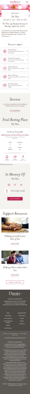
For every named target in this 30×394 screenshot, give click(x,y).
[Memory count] (9, 184)
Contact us (14, 380)
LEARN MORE (15, 243)
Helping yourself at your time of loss (15, 236)
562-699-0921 (22, 301)
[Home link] (15, 2)
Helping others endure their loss (15, 268)
